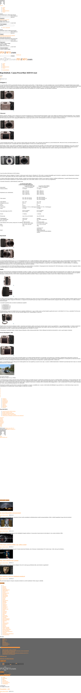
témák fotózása (5, 616)
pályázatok (4, 607)
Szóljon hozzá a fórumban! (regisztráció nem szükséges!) (13, 415)
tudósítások (4, 620)
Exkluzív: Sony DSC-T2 (9, 428)
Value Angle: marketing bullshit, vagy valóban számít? (13, 544)
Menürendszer (5, 401)
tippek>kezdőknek (5, 619)
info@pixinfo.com (7, 674)
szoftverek (4, 613)
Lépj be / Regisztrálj (6, 27)
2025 (3, 664)
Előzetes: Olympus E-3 (11, 429)
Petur (1, 76)
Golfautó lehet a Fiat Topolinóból (8, 654)
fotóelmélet (4, 594)
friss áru (3, 598)
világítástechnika (5, 622)
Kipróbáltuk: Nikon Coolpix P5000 (9, 414)
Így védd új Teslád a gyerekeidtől (8, 651)
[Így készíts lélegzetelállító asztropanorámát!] (6, 510)
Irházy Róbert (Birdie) (4, 515)
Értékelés (4, 407)
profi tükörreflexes (5, 634)
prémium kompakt (5, 627)
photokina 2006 (5, 609)
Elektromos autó (3, 656)
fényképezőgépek (5, 69)
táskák (3, 614)
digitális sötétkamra (6, 589)
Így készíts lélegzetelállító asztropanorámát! (10, 513)
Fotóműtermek (5, 645)
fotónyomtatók (5, 595)
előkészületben (5, 590)
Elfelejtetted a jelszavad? (4, 19)
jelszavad (12, 17)
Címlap (3, 7)
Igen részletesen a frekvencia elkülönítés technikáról (12, 576)
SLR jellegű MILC (5, 630)
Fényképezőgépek (5, 10)
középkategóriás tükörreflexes (8, 633)
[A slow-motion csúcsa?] (6, 526)
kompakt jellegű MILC (6, 629)
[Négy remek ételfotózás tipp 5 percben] (6, 558)
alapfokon (4, 586)
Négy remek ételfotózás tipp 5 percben (9, 560)
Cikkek (3, 9)
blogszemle (4, 588)
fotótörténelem (5, 596)
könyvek (4, 603)
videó (3, 621)
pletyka (3, 610)
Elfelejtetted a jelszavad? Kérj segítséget (7, 35)
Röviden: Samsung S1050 (7, 412)
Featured (4, 591)
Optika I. (4, 404)
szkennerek (4, 612)
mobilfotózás (4, 604)
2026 (3, 663)
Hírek (3, 8)
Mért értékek (4, 406)
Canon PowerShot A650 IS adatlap (9, 411)
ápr (10, 664)
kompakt (4, 625)
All (3, 585)
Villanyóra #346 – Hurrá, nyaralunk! (9, 649)
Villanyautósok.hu (16, 647)
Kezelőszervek (5, 400)
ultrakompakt (4, 623)
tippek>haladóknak (6, 618)
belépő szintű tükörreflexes (7, 631)
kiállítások (4, 601)
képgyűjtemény (5, 600)
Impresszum (4, 639)
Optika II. (4, 405)
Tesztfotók (4, 617)
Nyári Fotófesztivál (6, 644)
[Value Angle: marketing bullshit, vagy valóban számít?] (6, 542)
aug (16, 663)
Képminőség (4, 402)
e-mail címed (13, 22)
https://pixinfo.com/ (3, 437)
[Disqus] (40, 453)
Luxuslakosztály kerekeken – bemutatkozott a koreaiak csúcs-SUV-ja (15, 652)
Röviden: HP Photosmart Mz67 (8, 413)
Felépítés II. (4, 399)
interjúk (3, 599)
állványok (4, 587)
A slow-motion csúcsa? (5, 528)
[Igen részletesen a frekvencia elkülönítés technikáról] (6, 574)
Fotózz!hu (4, 641)
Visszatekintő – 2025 (5, 689)
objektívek (4, 605)
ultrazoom (4, 626)
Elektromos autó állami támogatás (7, 658)
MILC (3, 640)
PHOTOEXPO (5, 642)
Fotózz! (3, 11)
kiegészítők (4, 602)
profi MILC (4, 632)
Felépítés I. (4, 398)
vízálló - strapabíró (5, 628)
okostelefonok (5, 606)
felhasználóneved (14, 16)
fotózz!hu (4, 597)
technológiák (4, 615)
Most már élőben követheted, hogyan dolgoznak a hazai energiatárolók (15, 650)
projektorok (4, 611)
